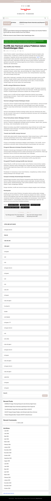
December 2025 (7, 450)
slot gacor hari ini (8, 229)
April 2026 (6, 439)
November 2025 (7, 452)
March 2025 (6, 474)
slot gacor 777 (7, 322)
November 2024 (7, 485)
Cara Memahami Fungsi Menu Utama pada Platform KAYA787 (27, 1)
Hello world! (20, 422)
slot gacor (6, 251)
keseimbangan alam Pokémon (12, 207)
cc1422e (7, 51)
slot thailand (7, 317)
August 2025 (7, 461)
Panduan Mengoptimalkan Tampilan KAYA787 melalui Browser (18, 414)
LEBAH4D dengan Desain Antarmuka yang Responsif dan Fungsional (32, 22)
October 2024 (7, 488)
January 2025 (7, 480)
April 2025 (6, 472)
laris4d (5, 311)
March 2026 (6, 441)
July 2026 (6, 430)
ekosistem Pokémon (13, 204)
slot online (6, 338)
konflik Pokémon (25, 207)
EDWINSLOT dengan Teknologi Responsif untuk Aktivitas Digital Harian (20, 403)
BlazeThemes (39, 498)
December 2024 (7, 483)
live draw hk (7, 306)
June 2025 (6, 466)
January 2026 (7, 447)
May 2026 (6, 436)
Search (5, 393)
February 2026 (7, 444)
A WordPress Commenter (10, 422)
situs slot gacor (7, 300)
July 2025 (6, 463)
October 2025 (7, 455)
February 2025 (7, 477)
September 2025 (7, 458)
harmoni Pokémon (24, 204)
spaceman (6, 377)
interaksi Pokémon (35, 204)
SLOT (38, 57)
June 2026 (6, 433)
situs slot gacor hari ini (8, 493)
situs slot (6, 289)
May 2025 (6, 469)
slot (5, 257)
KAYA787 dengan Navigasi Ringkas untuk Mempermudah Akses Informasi (21, 412)
